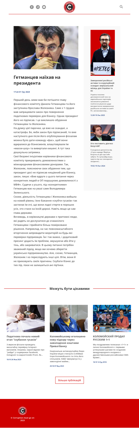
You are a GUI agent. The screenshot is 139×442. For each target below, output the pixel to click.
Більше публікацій (69, 380)
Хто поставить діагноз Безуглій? (102, 144)
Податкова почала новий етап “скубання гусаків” (23, 338)
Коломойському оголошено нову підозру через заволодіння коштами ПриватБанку (67, 341)
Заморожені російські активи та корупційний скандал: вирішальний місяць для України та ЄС (102, 85)
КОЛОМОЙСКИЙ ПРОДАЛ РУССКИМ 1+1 (109, 338)
